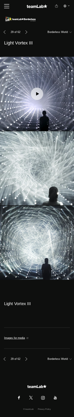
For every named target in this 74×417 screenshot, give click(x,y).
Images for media (14, 337)
